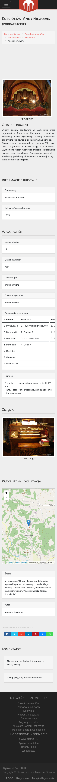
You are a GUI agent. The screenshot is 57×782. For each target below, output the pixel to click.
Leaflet (10, 562)
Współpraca (28, 750)
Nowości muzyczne (28, 714)
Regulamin (22, 778)
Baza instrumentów (28, 703)
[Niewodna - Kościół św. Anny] (29, 523)
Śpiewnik (28, 711)
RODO (9, 778)
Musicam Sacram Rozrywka (28, 726)
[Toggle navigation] (6, 4)
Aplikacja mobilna (29, 743)
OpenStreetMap (22, 562)
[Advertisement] (28, 63)
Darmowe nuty (28, 718)
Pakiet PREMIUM (28, 739)
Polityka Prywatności (43, 778)
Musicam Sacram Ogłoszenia (28, 729)
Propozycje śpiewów (28, 707)
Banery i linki (28, 747)
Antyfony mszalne (28, 722)
